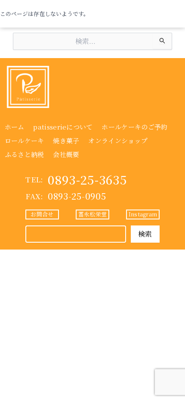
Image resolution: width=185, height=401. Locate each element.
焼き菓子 (66, 140)
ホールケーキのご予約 (134, 126)
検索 (145, 234)
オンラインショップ (118, 140)
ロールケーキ (24, 140)
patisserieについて (62, 126)
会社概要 (66, 154)
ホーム (15, 126)
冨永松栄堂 (92, 214)
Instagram (143, 214)
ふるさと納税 (24, 154)
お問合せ (42, 214)
